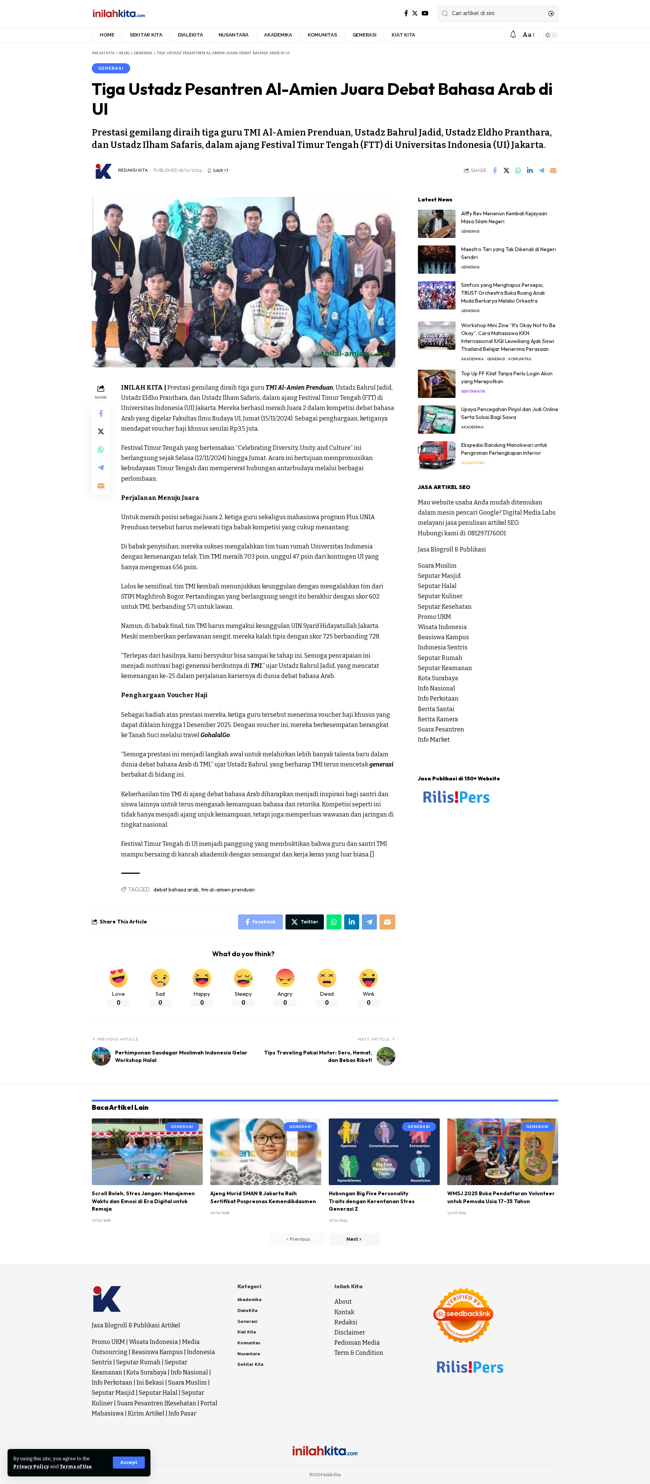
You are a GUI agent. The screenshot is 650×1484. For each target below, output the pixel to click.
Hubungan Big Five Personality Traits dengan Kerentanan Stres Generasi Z (372, 1201)
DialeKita (247, 1310)
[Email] (553, 171)
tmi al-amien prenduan (228, 889)
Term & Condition (358, 1352)
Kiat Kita (246, 1332)
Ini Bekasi (150, 1382)
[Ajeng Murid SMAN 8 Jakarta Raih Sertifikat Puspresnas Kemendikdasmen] (265, 1151)
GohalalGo (215, 735)
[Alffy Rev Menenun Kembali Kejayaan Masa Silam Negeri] (437, 224)
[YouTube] (425, 13)
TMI (256, 665)
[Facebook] (406, 13)
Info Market (434, 739)
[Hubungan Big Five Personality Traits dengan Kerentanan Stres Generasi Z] (384, 1151)
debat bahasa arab (176, 889)
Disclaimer (349, 1332)
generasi (381, 764)
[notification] (513, 34)
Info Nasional (436, 688)
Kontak (344, 1312)
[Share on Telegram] (541, 171)
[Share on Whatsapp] (518, 171)
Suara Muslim (437, 565)
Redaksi (345, 1322)
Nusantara (472, 463)
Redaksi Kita (133, 170)
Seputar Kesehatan (445, 606)
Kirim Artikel (146, 1413)
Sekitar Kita (473, 391)
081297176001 (487, 533)
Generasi (110, 68)
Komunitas (519, 359)
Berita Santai (436, 709)
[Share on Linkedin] (529, 171)
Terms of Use (76, 1466)
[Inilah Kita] (119, 13)
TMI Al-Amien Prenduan (299, 387)
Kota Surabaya (438, 678)
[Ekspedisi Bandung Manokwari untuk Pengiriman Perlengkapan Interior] (437, 455)
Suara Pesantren (441, 729)
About (343, 1301)
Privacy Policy (31, 1466)
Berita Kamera (438, 719)
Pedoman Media (357, 1342)
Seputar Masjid (439, 575)
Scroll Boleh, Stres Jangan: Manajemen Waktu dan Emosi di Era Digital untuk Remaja (143, 1201)
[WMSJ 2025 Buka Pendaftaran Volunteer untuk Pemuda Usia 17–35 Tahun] (502, 1151)
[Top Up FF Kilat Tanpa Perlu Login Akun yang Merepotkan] (437, 384)
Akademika (472, 359)
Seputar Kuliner (440, 596)
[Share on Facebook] (494, 171)
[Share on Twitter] (506, 171)
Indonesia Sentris (443, 647)
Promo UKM (434, 616)
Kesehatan (181, 1403)
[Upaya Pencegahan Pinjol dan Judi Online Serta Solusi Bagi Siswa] (437, 419)
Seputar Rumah (440, 657)
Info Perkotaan (438, 698)
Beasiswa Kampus (443, 637)
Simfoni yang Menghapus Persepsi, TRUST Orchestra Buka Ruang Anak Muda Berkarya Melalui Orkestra (503, 293)
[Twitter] (415, 13)
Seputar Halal (437, 586)
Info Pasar (182, 1413)
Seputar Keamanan (445, 668)
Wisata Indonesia (442, 627)
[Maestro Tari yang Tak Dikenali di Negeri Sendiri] (437, 259)
